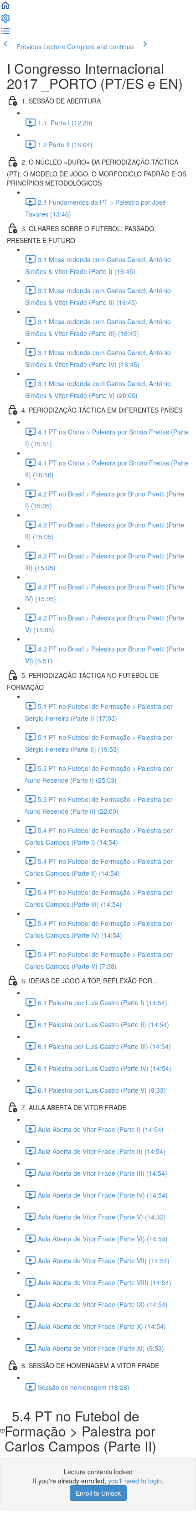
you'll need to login (135, 1480)
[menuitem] (5, 21)
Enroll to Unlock (98, 1493)
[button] (5, 8)
